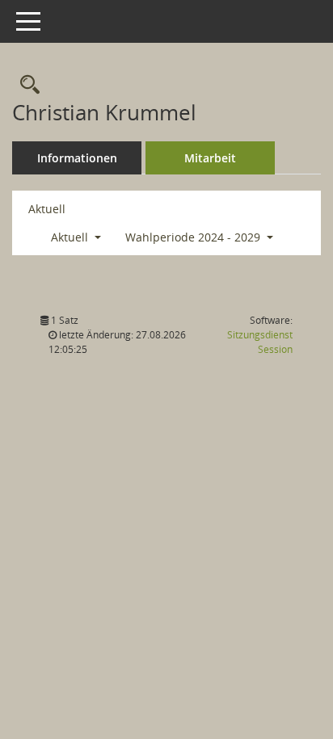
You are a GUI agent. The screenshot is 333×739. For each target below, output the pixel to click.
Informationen (77, 158)
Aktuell (46, 208)
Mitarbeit (210, 158)
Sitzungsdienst (260, 342)
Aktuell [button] (71, 237)
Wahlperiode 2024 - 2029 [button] (194, 237)
